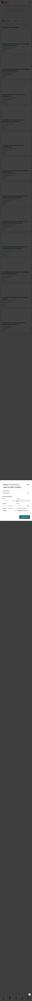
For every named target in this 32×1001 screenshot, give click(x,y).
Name (3, 498)
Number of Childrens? (22, 508)
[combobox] (4, 505)
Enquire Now (24, 517)
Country (18, 498)
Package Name (6, 490)
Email (17, 503)
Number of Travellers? (7, 508)
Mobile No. (4, 503)
